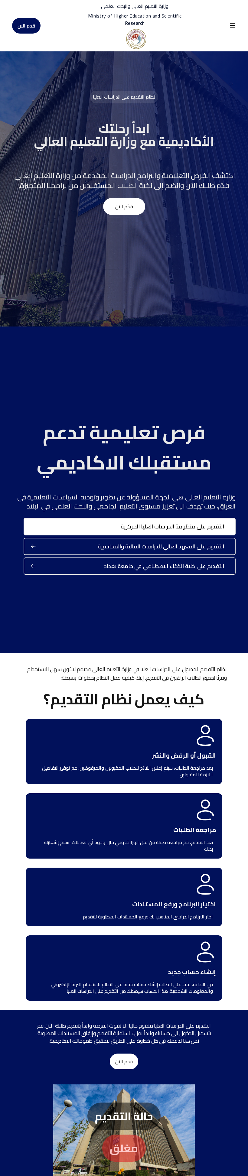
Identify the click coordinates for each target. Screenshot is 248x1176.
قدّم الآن (124, 206)
